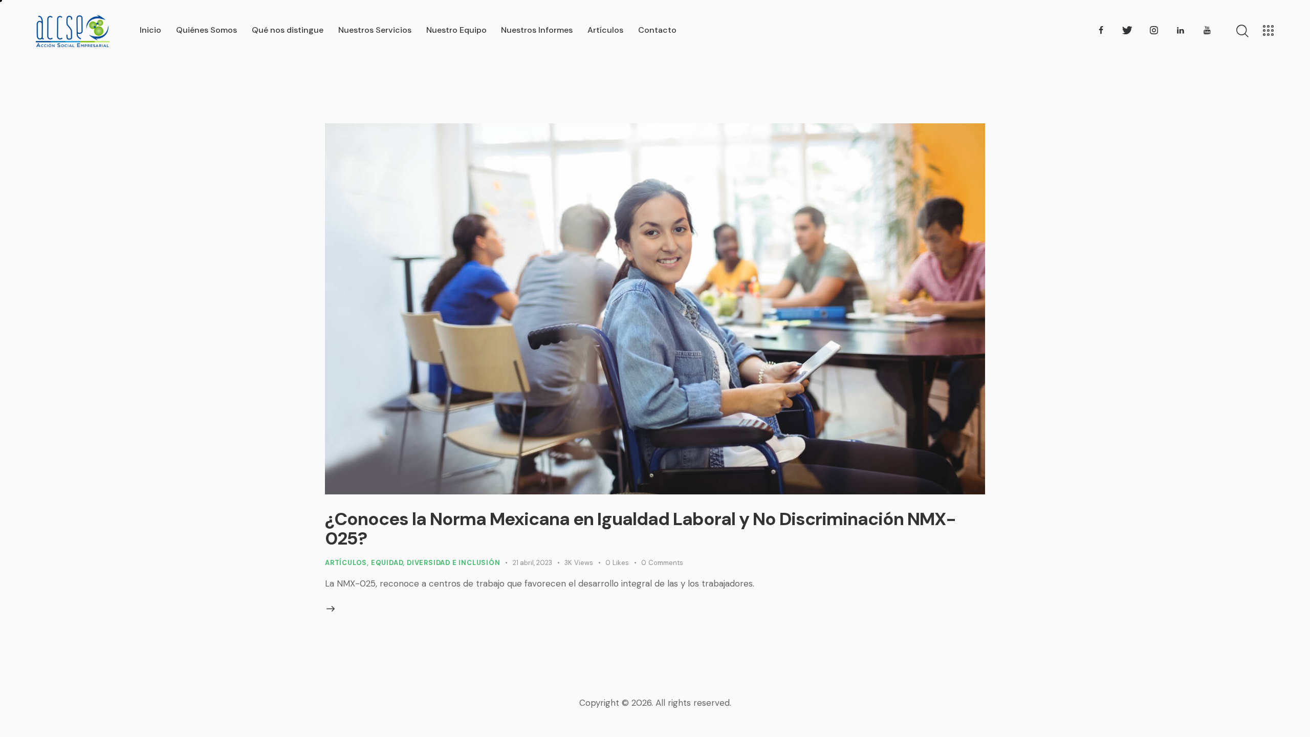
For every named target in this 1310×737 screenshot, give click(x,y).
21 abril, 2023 (532, 562)
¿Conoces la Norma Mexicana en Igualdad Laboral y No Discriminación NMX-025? (640, 528)
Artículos (346, 562)
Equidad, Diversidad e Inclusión (435, 562)
